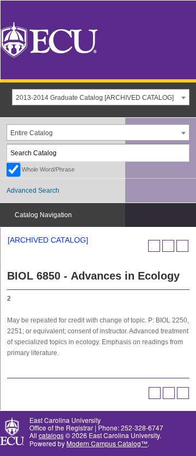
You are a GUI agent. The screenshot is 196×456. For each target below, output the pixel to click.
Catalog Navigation (43, 215)
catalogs (51, 435)
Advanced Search (33, 190)
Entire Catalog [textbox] (31, 133)
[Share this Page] (154, 246)
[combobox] (100, 97)
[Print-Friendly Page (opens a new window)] (168, 246)
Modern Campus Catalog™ (107, 443)
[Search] (181, 153)
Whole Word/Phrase (48, 169)
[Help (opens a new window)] (182, 246)
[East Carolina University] (49, 39)
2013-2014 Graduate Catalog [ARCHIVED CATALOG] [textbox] (95, 98)
